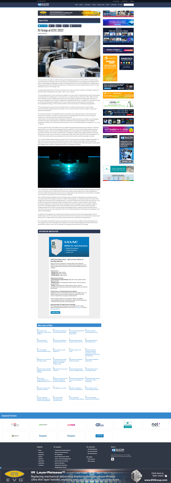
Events (108, 4)
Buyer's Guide (100, 4)
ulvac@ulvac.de (56, 309)
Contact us (132, 1)
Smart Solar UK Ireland (61, 461)
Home (76, 4)
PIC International (92, 451)
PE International (92, 453)
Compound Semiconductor (63, 450)
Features (40, 452)
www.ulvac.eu (78, 307)
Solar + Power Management (63, 458)
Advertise (41, 461)
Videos (94, 4)
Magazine (87, 4)
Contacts (41, 465)
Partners (40, 458)
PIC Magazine (59, 454)
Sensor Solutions (60, 463)
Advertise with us (125, 1)
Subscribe (113, 4)
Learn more (55, 312)
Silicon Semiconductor (61, 452)
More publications (116, 1)
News (80, 4)
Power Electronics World (62, 456)
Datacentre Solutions (61, 465)
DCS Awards (91, 459)
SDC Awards (91, 461)
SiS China (120, 4)
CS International (92, 449)
